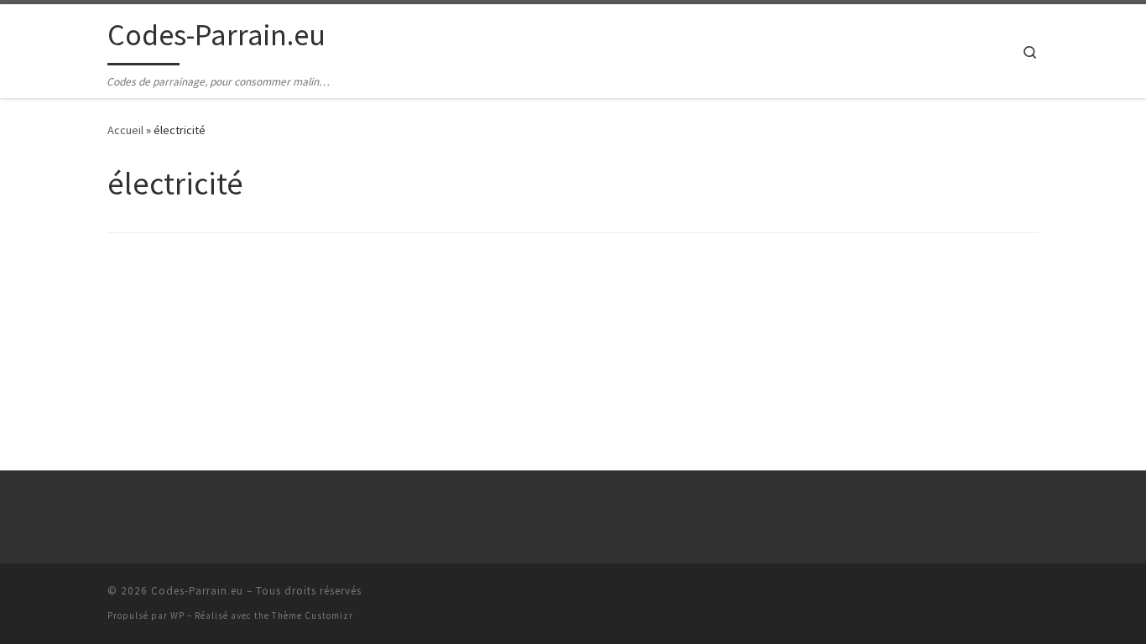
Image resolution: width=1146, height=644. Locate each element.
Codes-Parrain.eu (197, 591)
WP (177, 615)
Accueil (125, 130)
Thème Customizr (312, 615)
